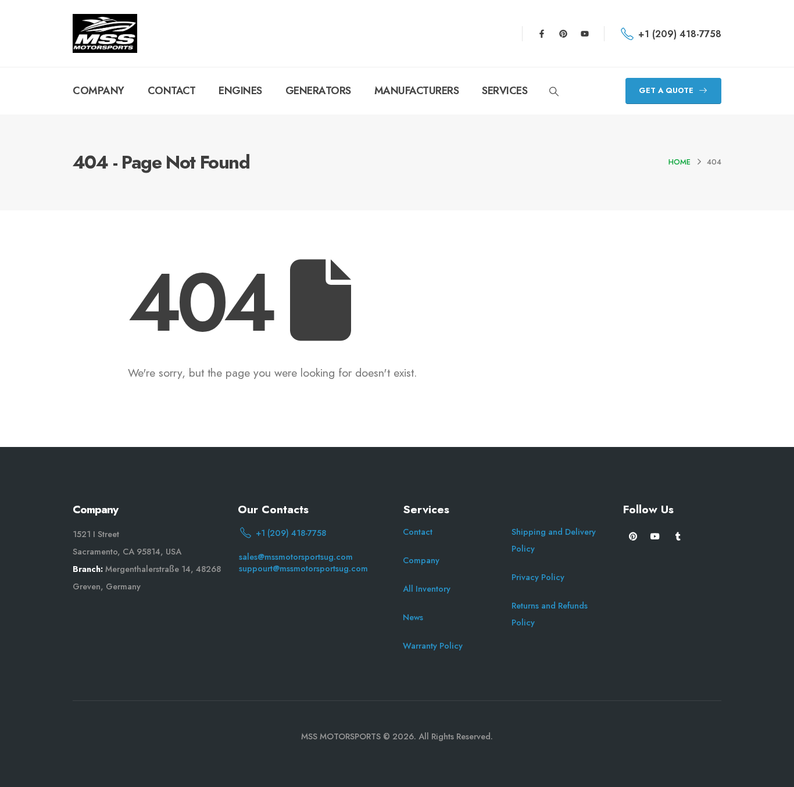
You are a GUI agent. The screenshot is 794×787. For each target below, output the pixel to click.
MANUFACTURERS (416, 90)
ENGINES (240, 90)
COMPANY (98, 90)
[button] (553, 92)
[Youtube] (585, 34)
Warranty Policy (433, 646)
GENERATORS (318, 90)
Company (421, 560)
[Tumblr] (678, 535)
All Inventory (426, 589)
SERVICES (504, 90)
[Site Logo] (105, 33)
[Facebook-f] (542, 34)
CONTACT (172, 90)
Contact (417, 532)
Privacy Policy (538, 577)
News (413, 617)
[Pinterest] (563, 34)
